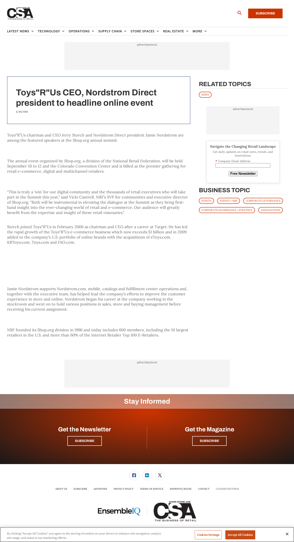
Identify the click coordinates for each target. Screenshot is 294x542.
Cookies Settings (227, 489)
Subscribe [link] (80, 488)
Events (206, 200)
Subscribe (265, 13)
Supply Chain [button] (110, 31)
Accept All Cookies (240, 535)
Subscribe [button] (84, 441)
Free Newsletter (243, 173)
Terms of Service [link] (151, 488)
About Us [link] (61, 488)
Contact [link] (203, 488)
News (205, 94)
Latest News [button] (18, 31)
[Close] (287, 534)
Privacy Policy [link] (123, 488)
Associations (270, 210)
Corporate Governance (263, 200)
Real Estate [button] (173, 31)
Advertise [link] (100, 488)
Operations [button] (79, 31)
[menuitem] (22, 31)
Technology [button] (49, 31)
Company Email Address (232, 161)
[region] (147, 534)
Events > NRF (228, 200)
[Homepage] (20, 13)
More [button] (197, 31)
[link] (134, 475)
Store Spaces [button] (143, 31)
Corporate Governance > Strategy (226, 210)
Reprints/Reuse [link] (181, 488)
